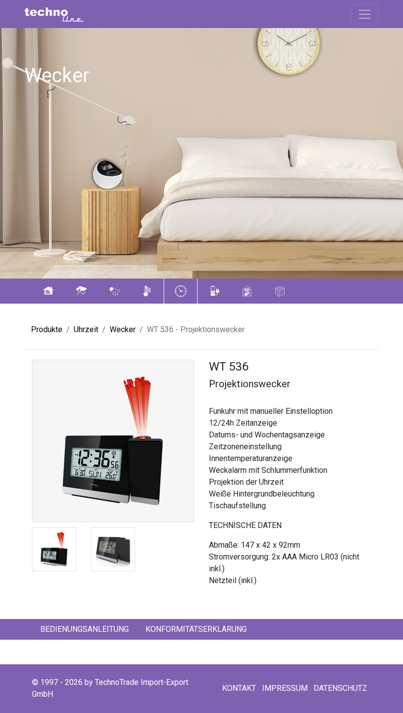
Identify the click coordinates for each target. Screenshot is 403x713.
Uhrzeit (86, 329)
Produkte (46, 329)
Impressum (285, 688)
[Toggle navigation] (364, 14)
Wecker (123, 329)
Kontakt (239, 688)
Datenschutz (340, 688)
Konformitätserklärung (196, 629)
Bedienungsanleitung (84, 629)
